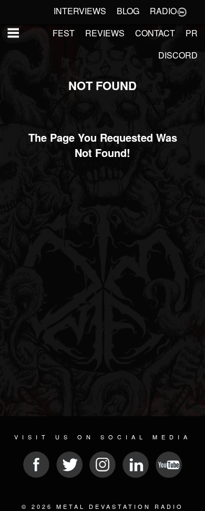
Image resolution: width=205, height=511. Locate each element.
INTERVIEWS (80, 11)
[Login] (182, 11)
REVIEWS (105, 33)
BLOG (128, 11)
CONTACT (155, 33)
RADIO (163, 11)
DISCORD (178, 55)
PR (192, 33)
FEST (64, 33)
